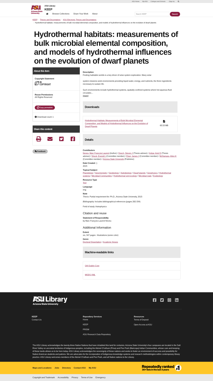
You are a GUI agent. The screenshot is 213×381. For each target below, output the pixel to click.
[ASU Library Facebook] (154, 300)
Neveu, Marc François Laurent (96, 153)
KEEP (48, 9)
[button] (36, 117)
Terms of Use (87, 377)
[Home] (37, 10)
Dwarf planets (139, 173)
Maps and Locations (42, 368)
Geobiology (114, 173)
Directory (66, 368)
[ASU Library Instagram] (169, 300)
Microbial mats (145, 176)
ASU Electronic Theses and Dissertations (79, 20)
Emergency (101, 377)
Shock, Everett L (99, 156)
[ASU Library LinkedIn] (176, 300)
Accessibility (63, 377)
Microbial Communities (102, 176)
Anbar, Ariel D (155, 153)
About (94, 14)
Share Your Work (80, 14)
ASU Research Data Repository (97, 334)
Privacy (75, 377)
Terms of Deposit (141, 320)
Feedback (41, 151)
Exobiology (158, 176)
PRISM (86, 329)
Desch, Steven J (125, 153)
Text (84, 183)
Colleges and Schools (158, 1)
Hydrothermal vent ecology (125, 176)
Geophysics (152, 173)
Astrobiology (126, 173)
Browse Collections (60, 14)
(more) (86, 96)
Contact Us (37, 320)
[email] (50, 138)
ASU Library (49, 6)
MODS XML (90, 275)
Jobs (56, 368)
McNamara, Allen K (168, 156)
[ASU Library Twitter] (162, 300)
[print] (38, 138)
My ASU (145, 1)
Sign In (171, 1)
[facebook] (72, 138)
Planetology (88, 173)
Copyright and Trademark (44, 377)
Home (85, 320)
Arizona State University (113, 159)
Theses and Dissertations (50, 20)
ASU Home (135, 1)
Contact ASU (80, 368)
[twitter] (61, 138)
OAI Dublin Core (92, 266)
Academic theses (110, 242)
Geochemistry (101, 173)
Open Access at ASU (143, 325)
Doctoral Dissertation (92, 242)
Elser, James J (132, 156)
